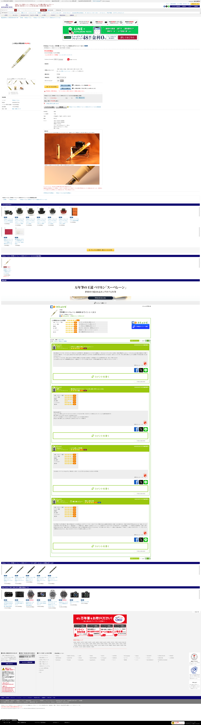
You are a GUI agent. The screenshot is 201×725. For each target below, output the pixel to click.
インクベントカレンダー (56, 12)
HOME (2, 697)
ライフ (114, 660)
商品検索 (51, 10)
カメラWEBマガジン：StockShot (21, 702)
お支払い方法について (44, 659)
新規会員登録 (173, 3)
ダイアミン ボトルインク (118, 12)
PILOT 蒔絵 (109, 12)
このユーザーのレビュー (62, 348)
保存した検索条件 (22, 722)
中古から (56, 341)
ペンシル (19, 697)
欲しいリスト (7, 722)
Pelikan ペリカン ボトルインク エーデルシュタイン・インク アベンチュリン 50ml (19, 221)
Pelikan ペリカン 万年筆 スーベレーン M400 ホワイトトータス (47, 17)
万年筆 (21, 17)
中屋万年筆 (160, 657)
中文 (188, 3)
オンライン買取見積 (5, 700)
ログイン (168, 3)
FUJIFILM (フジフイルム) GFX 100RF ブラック (19, 603)
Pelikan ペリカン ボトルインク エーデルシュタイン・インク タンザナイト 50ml (41, 221)
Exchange (60, 59)
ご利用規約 (41, 700)
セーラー (126, 657)
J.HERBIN (172, 657)
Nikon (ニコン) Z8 (85, 601)
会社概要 (80, 700)
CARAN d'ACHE (161, 655)
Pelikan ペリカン (28, 17)
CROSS (80, 657)
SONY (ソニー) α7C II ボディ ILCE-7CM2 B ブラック (41, 603)
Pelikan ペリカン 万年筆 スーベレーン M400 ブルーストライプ (19, 580)
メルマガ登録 (179, 3)
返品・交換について (16, 108)
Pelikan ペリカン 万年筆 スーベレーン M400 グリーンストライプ (8, 580)
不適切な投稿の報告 (141, 381)
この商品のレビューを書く (141, 326)
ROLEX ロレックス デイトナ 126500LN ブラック (63, 604)
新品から (61, 341)
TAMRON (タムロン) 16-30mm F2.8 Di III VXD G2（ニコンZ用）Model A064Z (8, 604)
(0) (197, 3)
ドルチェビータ (46, 12)
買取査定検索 (58, 10)
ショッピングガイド (43, 655)
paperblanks (92, 660)
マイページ (35, 700)
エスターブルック (67, 12)
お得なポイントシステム (44, 666)
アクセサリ (30, 697)
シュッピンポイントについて (65, 54)
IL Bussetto (81, 660)
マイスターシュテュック (14, 12)
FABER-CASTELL (71, 655)
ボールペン (13, 697)
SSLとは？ (194, 682)
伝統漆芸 (39, 12)
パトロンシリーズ (32, 12)
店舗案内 (43, 697)
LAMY (80, 655)
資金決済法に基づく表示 (60, 700)
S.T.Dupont (103, 657)
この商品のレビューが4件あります (77, 316)
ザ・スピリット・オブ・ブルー (91, 12)
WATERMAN (58, 657)
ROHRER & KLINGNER (162, 660)
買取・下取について (43, 663)
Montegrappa (127, 655)
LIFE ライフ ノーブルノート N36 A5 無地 (74, 219)
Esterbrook (58, 660)
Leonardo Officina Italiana (77, 12)
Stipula (137, 655)
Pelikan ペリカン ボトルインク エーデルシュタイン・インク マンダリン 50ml (63, 221)
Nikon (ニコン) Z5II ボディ (74, 602)
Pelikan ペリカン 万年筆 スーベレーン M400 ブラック (30, 579)
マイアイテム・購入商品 (40, 722)
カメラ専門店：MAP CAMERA (7, 702)
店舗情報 (18, 700)
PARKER (171, 655)
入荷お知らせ (66, 722)
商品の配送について (43, 657)
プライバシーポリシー (49, 700)
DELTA (102, 655)
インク (24, 697)
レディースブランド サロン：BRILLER (47, 702)
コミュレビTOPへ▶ (146, 306)
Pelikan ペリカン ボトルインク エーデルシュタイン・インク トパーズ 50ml (52, 221)
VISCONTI (149, 655)
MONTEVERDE (93, 657)
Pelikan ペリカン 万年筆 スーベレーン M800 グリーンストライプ (41, 580)
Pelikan (57, 655)
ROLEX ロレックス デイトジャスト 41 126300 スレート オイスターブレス (52, 604)
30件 (59, 339)
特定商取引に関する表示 (72, 700)
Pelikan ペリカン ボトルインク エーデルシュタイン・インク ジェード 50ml (30, 221)
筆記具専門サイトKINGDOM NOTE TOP (9, 17)
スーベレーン (102, 12)
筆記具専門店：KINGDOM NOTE (62, 702)
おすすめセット (56, 722)
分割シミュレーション (65, 71)
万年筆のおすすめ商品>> (49, 193)
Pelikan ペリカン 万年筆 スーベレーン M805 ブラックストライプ (52, 580)
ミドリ (136, 660)
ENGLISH (185, 3)
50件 (62, 339)
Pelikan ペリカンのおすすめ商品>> (63, 193)
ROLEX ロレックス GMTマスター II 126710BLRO (30, 604)
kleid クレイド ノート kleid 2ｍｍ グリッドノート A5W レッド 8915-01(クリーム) (8, 241)
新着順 (65, 341)
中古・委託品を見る (80, 97)
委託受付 (12, 700)
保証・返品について (43, 661)
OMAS (91, 655)
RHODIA (103, 660)
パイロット (137, 657)
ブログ (23, 700)
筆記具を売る (37, 697)
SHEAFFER (69, 657)
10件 (56, 339)
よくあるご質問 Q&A (43, 668)
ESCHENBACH (150, 660)
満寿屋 (125, 660)
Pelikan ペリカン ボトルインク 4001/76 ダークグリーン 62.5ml (8, 220)
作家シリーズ (24, 12)
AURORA (115, 655)
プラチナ (149, 657)
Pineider (69, 660)
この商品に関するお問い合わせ (52, 103)
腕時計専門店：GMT (34, 702)
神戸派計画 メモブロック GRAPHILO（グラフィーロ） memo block (19, 241)
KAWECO (115, 657)
